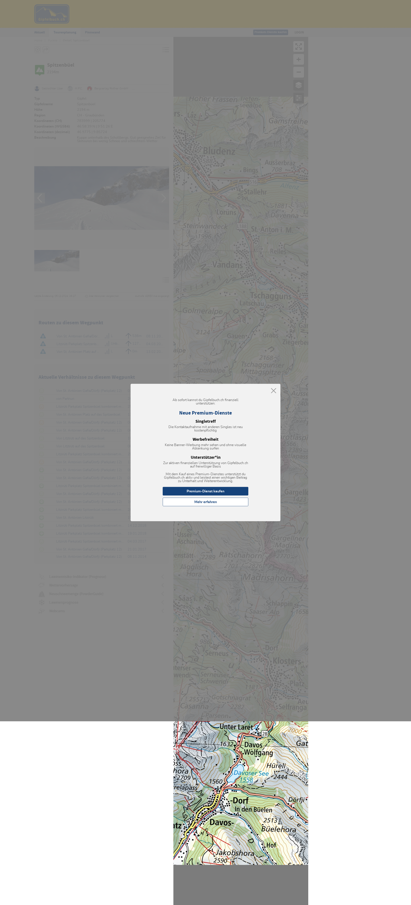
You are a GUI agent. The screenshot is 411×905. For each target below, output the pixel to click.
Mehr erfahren (205, 502)
